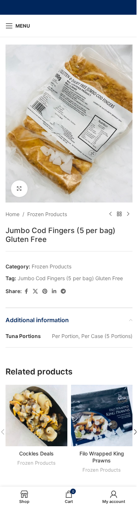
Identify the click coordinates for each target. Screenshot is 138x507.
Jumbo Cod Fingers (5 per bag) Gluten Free (70, 278)
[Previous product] (110, 214)
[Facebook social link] (26, 291)
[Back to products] (119, 214)
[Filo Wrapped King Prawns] (102, 416)
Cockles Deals (36, 453)
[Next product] (128, 214)
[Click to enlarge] (19, 188)
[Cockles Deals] (36, 416)
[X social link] (35, 291)
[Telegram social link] (63, 291)
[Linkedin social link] (54, 291)
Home (13, 214)
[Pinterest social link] (45, 291)
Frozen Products (47, 214)
